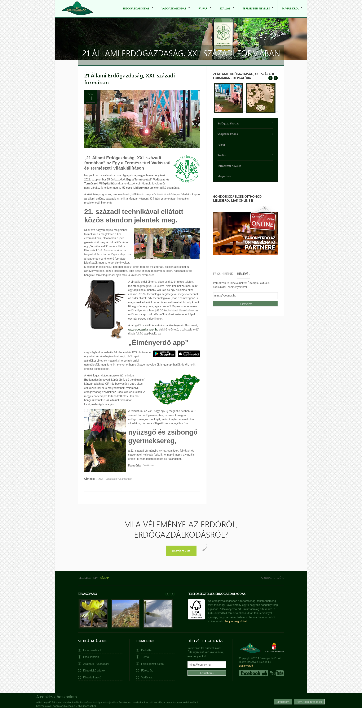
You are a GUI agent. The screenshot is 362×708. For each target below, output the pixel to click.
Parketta (146, 650)
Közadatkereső (92, 677)
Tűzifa (145, 656)
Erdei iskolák (91, 656)
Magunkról (288, 12)
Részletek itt (181, 550)
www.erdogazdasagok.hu (143, 329)
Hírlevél (243, 274)
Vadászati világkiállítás (119, 478)
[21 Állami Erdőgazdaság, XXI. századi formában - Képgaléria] (228, 111)
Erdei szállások (92, 650)
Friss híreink (223, 274)
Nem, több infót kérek (309, 701)
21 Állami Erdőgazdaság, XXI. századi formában (129, 79)
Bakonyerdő (246, 665)
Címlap (104, 578)
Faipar (200, 12)
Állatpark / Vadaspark (96, 663)
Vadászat (148, 465)
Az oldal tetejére (272, 578)
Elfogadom (283, 701)
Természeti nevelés (254, 12)
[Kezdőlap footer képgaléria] (93, 627)
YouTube (276, 673)
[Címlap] (77, 8)
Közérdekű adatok (94, 670)
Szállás (222, 12)
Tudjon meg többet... (237, 621)
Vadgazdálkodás (171, 12)
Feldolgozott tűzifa (152, 663)
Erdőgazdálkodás (134, 12)
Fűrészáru (147, 670)
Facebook (253, 673)
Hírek (100, 478)
